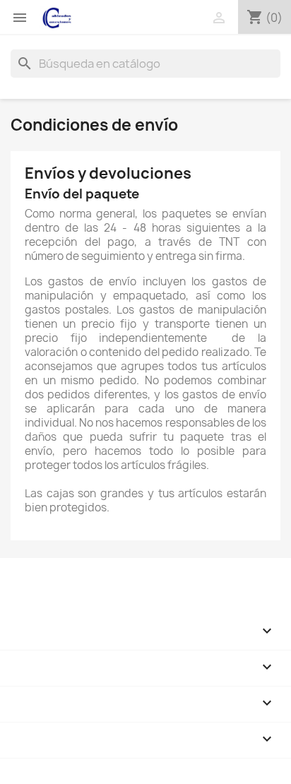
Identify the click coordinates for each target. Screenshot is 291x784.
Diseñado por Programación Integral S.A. (113, 765)
